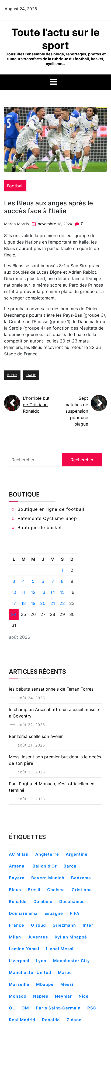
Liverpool (19, 960)
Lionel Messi (60, 948)
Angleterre (47, 854)
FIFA (74, 913)
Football (15, 185)
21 (52, 603)
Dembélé (43, 901)
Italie (31, 375)
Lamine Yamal (24, 948)
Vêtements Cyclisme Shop (47, 518)
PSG (91, 1008)
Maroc (65, 972)
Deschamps (72, 901)
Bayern (17, 877)
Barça (70, 866)
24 (13, 614)
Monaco (17, 996)
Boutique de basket (40, 527)
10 (14, 592)
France (16, 925)
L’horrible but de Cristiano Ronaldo (36, 404)
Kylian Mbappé (71, 937)
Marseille (19, 984)
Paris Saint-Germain (58, 1008)
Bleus (12, 375)
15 (62, 592)
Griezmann (64, 925)
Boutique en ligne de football (51, 509)
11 (23, 592)
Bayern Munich (47, 877)
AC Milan (19, 854)
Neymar (63, 996)
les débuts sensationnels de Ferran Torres (51, 689)
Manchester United (30, 972)
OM (25, 1008)
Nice (84, 996)
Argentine (77, 854)
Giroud (38, 925)
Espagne (53, 913)
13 (43, 592)
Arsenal (17, 866)
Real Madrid (22, 1019)
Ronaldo (51, 1019)
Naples (40, 996)
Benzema (81, 877)
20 (43, 603)
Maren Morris (16, 223)
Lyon (41, 960)
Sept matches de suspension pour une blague (76, 411)
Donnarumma (23, 913)
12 (33, 592)
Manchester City (71, 960)
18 (23, 603)
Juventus (38, 937)
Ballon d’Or (45, 866)
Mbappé (45, 984)
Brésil (34, 889)
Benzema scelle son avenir (36, 736)
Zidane (74, 1019)
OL (12, 1008)
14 (52, 592)
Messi (66, 984)
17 (14, 603)
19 (33, 603)
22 (62, 603)
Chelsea (56, 889)
